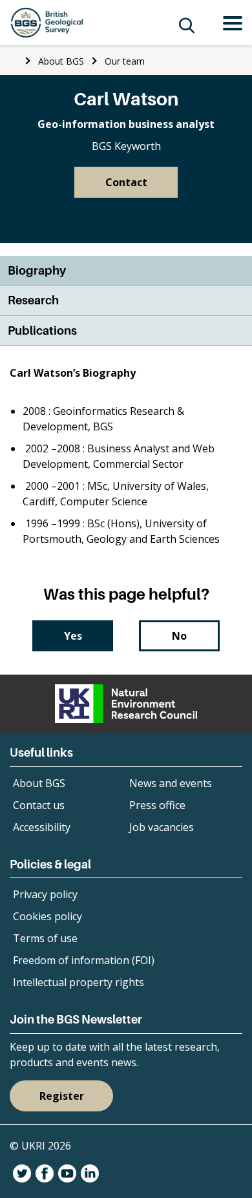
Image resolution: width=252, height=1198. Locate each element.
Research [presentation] (33, 300)
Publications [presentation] (42, 330)
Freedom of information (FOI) (83, 960)
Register (61, 1096)
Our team (125, 61)
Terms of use (45, 938)
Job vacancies (161, 827)
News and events (170, 783)
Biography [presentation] (37, 270)
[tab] (126, 271)
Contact (126, 182)
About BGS (61, 61)
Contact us (39, 805)
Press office (157, 805)
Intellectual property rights (78, 982)
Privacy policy (45, 894)
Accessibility (41, 827)
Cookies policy (47, 916)
